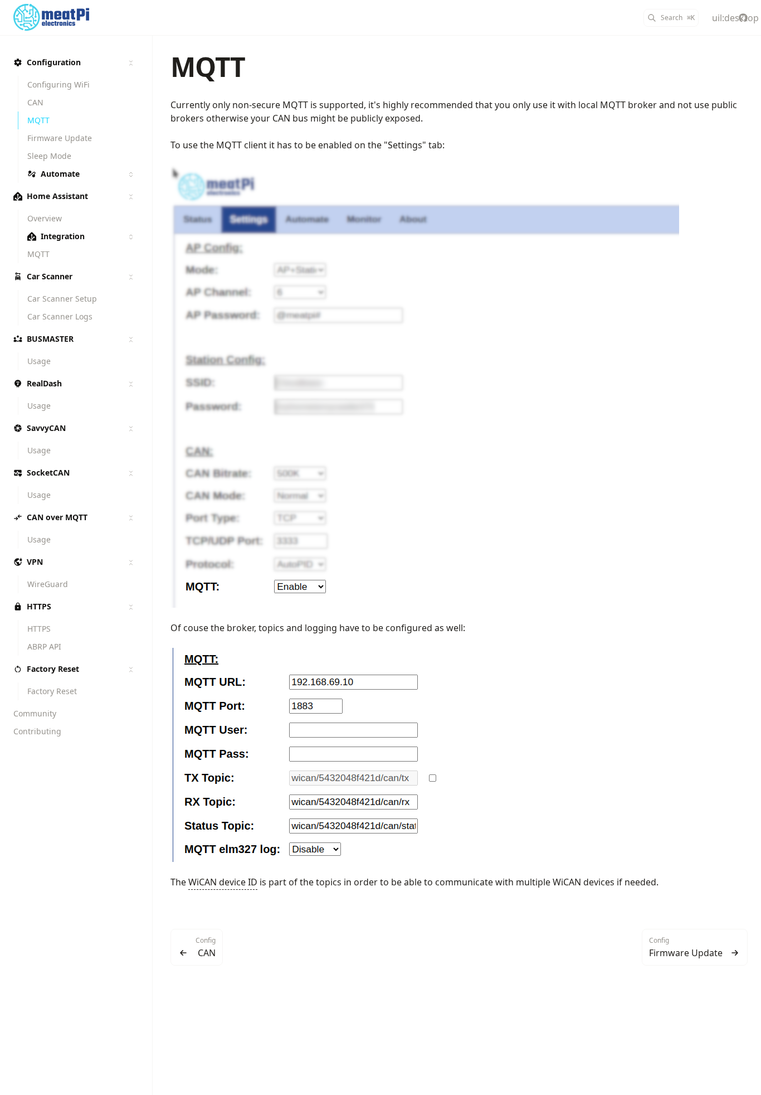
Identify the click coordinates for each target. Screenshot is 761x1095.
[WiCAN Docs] (97, 18)
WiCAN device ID (222, 882)
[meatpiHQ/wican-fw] (743, 17)
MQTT (207, 67)
